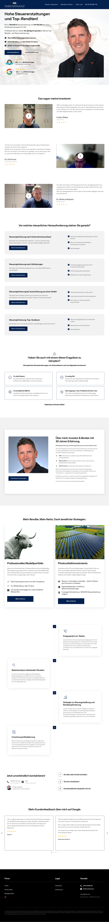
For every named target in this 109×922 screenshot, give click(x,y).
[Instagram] (6, 897)
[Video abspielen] (29, 116)
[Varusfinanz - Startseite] (15, 4)
